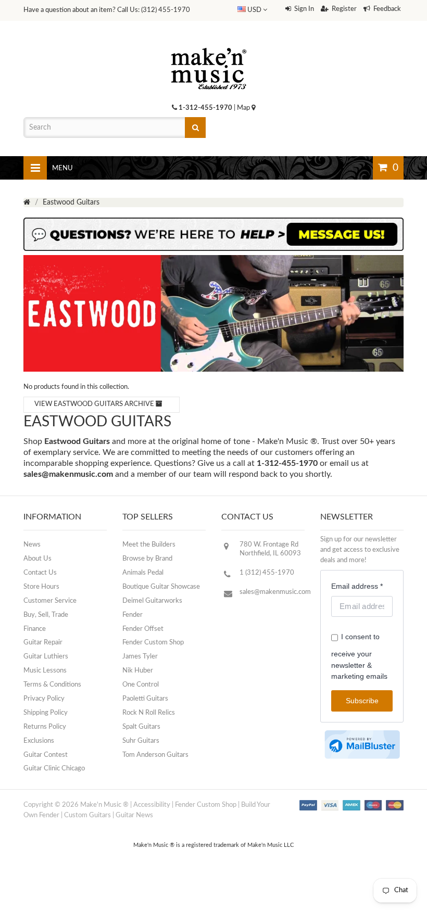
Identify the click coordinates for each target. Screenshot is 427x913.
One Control (140, 684)
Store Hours (41, 587)
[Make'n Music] (209, 44)
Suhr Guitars (140, 741)
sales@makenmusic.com (68, 474)
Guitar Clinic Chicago (54, 768)
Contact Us (40, 572)
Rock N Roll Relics (148, 712)
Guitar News (134, 815)
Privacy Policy (44, 698)
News (32, 544)
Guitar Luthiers (45, 656)
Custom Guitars (87, 815)
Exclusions (38, 741)
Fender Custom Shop (153, 642)
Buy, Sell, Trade (45, 615)
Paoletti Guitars (145, 698)
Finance (34, 629)
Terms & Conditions (52, 684)
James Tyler (140, 656)
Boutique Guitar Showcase (161, 587)
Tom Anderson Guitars (155, 755)
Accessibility (151, 805)
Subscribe (362, 700)
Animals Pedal (143, 572)
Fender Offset (143, 629)
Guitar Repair (42, 642)
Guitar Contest (45, 755)
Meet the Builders (148, 544)
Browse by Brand (147, 558)
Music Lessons (45, 670)
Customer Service (50, 601)
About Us (37, 558)
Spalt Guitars (141, 727)
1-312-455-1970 (205, 108)
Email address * (357, 586)
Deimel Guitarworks (152, 601)
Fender (132, 615)
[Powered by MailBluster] (362, 744)
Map (244, 108)
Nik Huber (137, 670)
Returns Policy (44, 727)
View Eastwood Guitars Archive (95, 404)
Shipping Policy (45, 712)
